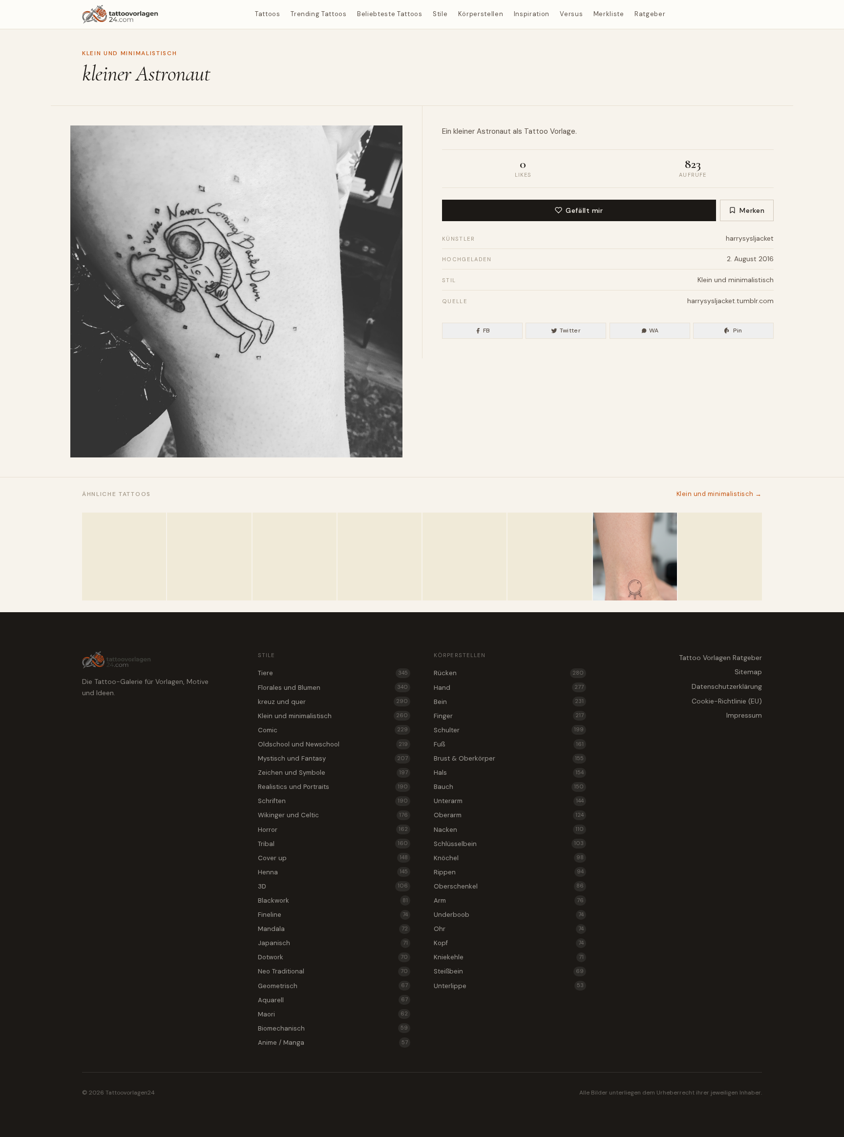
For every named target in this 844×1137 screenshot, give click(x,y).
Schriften (333, 801)
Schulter (509, 730)
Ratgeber (649, 14)
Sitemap (748, 671)
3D (333, 886)
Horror (333, 830)
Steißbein (509, 971)
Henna (333, 872)
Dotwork (333, 957)
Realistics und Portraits (333, 787)
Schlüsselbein (509, 844)
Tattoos (267, 14)
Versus (571, 14)
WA (654, 330)
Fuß (509, 744)
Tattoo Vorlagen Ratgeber (720, 657)
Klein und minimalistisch (129, 53)
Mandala (333, 929)
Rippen (509, 872)
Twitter (570, 330)
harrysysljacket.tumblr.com (730, 300)
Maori (333, 1014)
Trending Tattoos (318, 14)
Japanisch (333, 943)
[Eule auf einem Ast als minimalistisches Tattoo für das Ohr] (209, 556)
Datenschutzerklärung (727, 686)
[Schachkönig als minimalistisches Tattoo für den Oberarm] (549, 556)
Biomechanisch (333, 1028)
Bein (509, 702)
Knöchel (509, 858)
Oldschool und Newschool (333, 744)
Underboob (509, 914)
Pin (737, 330)
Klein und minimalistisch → (719, 494)
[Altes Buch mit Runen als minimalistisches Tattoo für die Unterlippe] (380, 556)
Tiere (333, 673)
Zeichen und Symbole (333, 772)
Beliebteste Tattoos (389, 14)
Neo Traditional (333, 971)
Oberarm (509, 815)
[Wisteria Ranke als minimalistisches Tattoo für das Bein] (464, 556)
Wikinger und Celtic (333, 815)
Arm (509, 900)
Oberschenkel (509, 886)
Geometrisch (333, 986)
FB (486, 330)
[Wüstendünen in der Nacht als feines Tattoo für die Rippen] (124, 556)
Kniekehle (509, 957)
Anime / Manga (333, 1042)
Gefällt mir (584, 210)
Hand (509, 687)
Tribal (333, 844)
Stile (440, 14)
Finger (509, 716)
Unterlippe (509, 986)
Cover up (333, 858)
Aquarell (333, 1000)
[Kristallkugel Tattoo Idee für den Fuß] (635, 556)
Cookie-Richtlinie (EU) (727, 701)
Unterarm (509, 801)
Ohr (509, 929)
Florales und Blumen (333, 687)
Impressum (744, 715)
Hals (509, 772)
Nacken (509, 830)
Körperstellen (480, 14)
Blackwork (333, 900)
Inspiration (531, 14)
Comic (333, 730)
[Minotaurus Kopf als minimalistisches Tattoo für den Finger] (720, 556)
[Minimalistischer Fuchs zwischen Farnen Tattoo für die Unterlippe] (295, 556)
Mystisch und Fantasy (333, 758)
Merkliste (608, 14)
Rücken (509, 673)
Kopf (509, 943)
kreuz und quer (333, 702)
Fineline (333, 914)
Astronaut (494, 131)
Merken (751, 210)
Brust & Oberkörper (509, 758)
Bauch (509, 787)
